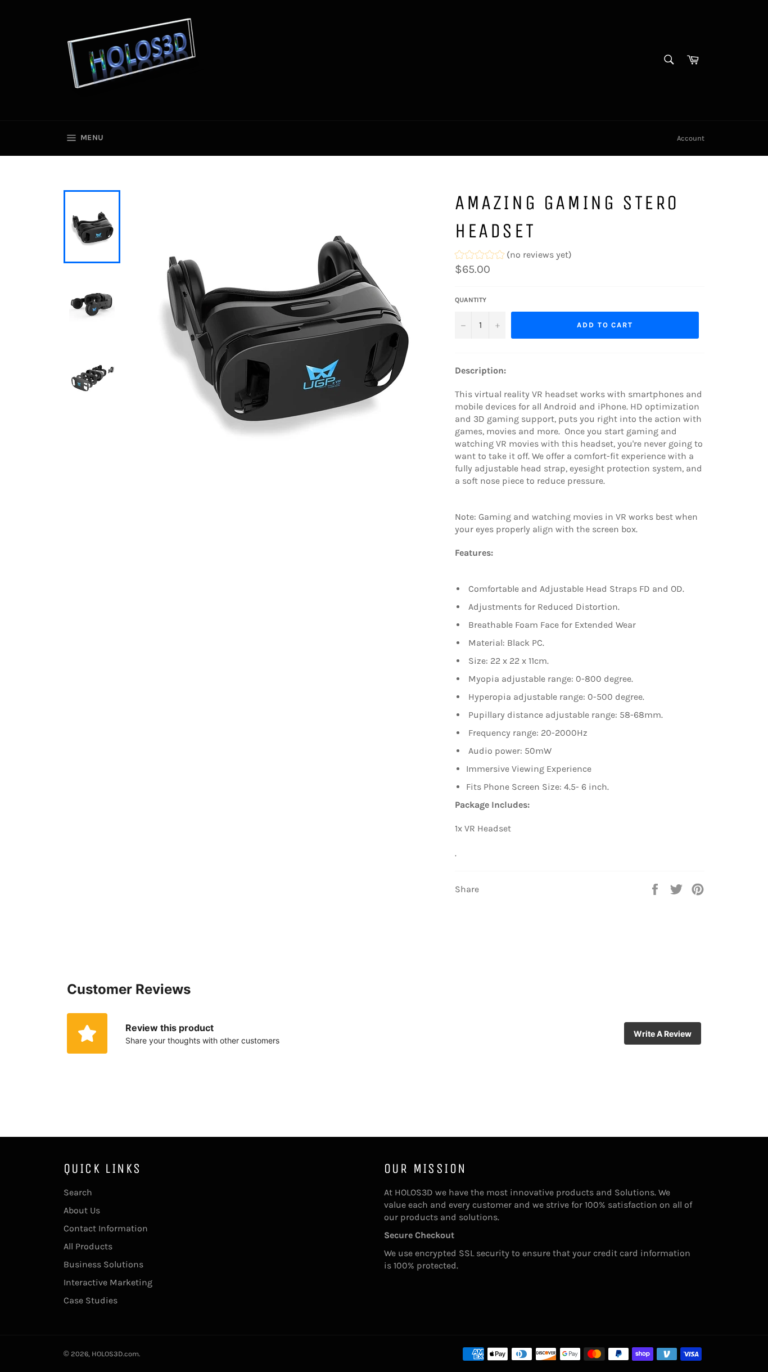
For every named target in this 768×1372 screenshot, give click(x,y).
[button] (513, 256)
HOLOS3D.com (115, 1353)
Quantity (470, 300)
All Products (88, 1246)
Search (78, 1192)
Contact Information (106, 1228)
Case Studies (91, 1300)
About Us (82, 1210)
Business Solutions (103, 1264)
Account (690, 138)
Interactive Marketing (108, 1282)
